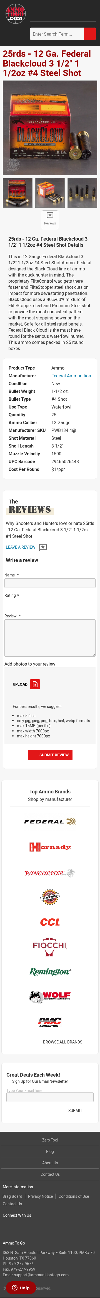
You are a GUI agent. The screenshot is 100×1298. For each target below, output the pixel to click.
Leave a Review (21, 547)
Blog (50, 1151)
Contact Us (50, 1174)
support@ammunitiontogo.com (41, 1274)
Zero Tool (50, 1140)
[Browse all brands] (89, 1042)
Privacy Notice (40, 1196)
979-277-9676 (21, 1263)
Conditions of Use (74, 1196)
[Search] (90, 34)
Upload (20, 684)
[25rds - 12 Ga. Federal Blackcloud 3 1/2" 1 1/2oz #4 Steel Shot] (50, 127)
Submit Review (54, 754)
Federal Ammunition (71, 376)
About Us (50, 1162)
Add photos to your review (29, 664)
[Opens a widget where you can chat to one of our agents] (21, 1288)
